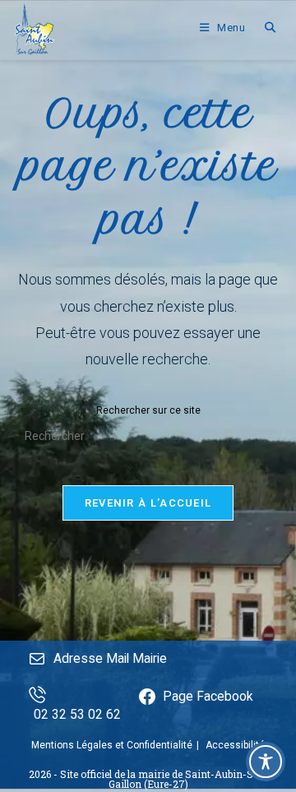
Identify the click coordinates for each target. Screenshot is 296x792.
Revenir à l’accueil (148, 503)
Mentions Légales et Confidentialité (111, 745)
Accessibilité (235, 745)
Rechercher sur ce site (148, 410)
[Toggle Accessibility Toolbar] (265, 761)
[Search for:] (266, 28)
